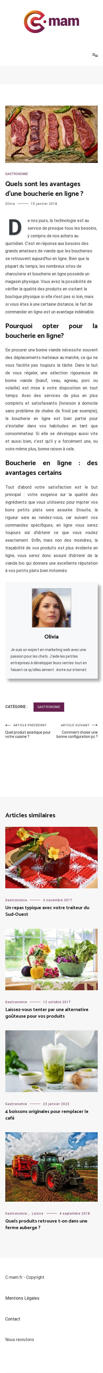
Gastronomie (16, 174)
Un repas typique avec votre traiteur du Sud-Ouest (47, 911)
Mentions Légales (22, 1298)
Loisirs (38, 1213)
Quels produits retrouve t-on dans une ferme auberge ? (46, 1224)
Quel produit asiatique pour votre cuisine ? (28, 731)
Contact (12, 1319)
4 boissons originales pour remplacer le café (46, 1115)
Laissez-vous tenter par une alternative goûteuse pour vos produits (46, 1013)
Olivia (10, 204)
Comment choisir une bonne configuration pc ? (77, 731)
